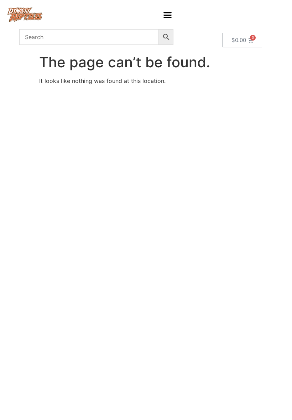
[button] (167, 14)
